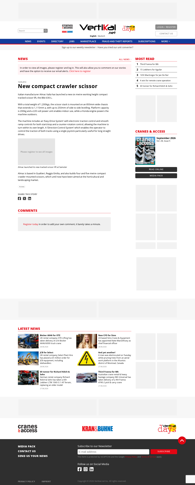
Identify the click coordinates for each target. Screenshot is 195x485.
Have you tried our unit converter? (115, 47)
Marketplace (88, 41)
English (93, 36)
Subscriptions (146, 41)
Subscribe (163, 451)
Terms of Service (148, 456)
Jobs (71, 41)
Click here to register (80, 71)
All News (124, 59)
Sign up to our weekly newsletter (79, 47)
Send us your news (33, 456)
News (28, 41)
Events (41, 41)
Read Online (156, 169)
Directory (57, 41)
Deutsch (101, 36)
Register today (30, 224)
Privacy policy (26, 481)
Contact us (27, 451)
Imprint (46, 481)
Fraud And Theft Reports (117, 41)
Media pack (156, 175)
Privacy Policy (131, 456)
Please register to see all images (36, 151)
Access (21, 186)
